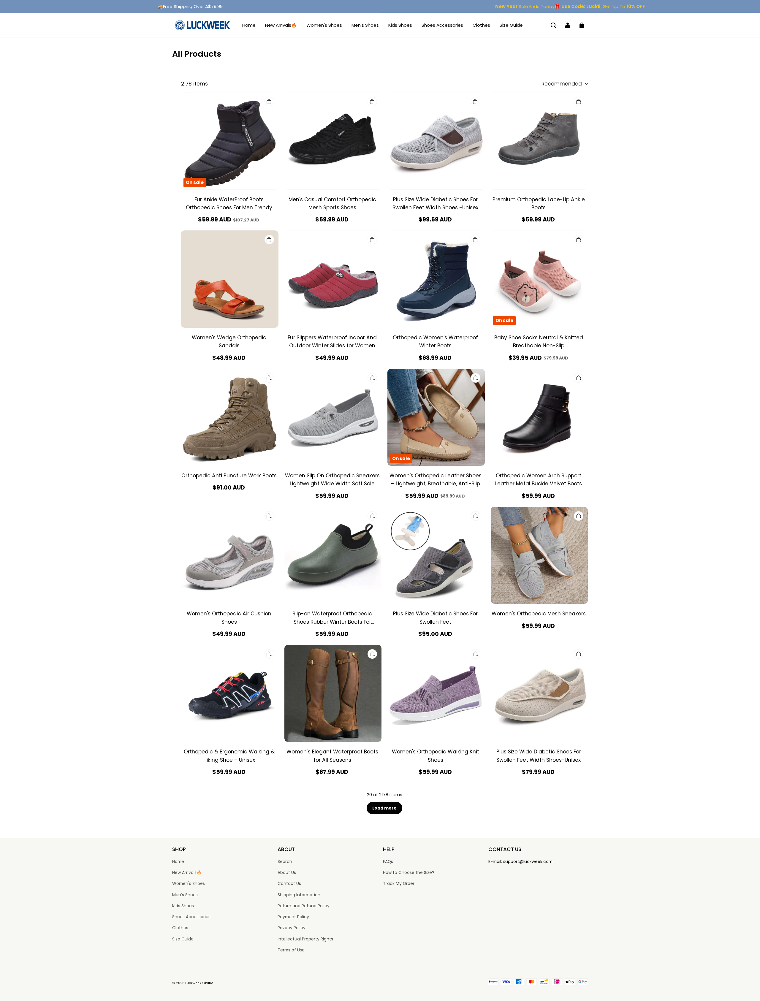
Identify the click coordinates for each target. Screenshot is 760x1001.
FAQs (388, 861)
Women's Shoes (324, 25)
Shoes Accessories (442, 25)
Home (249, 25)
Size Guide (511, 25)
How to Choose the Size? (408, 872)
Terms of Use (291, 950)
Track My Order (398, 883)
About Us (287, 872)
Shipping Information (299, 895)
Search (285, 861)
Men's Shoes (365, 25)
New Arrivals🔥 (281, 25)
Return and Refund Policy (304, 906)
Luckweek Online (199, 983)
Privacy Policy (291, 928)
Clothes (481, 25)
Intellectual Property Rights (305, 939)
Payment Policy (293, 917)
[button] (553, 25)
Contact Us (289, 883)
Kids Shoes (400, 25)
